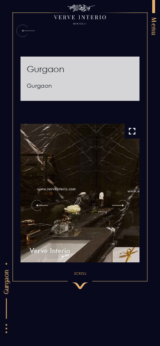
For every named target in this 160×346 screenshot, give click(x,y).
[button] (37, 205)
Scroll (80, 273)
